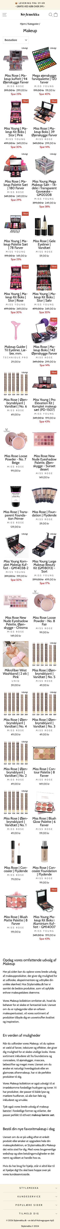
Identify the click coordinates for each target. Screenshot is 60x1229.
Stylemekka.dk (35, 984)
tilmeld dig (29, 1213)
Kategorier (33, 23)
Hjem (23, 23)
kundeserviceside (19, 1174)
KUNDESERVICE (29, 1196)
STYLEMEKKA (29, 1188)
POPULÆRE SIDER (29, 1205)
